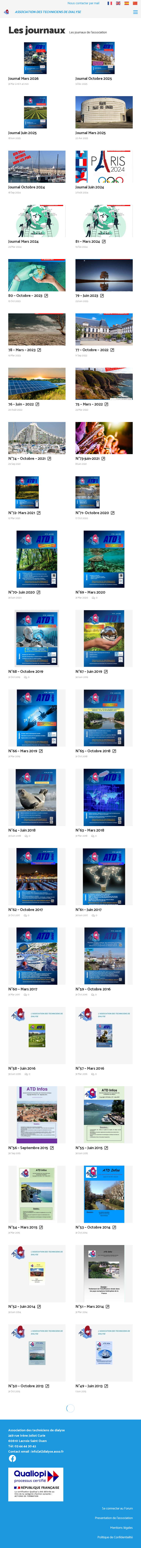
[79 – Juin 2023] (104, 275)
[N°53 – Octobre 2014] (104, 1194)
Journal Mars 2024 (23, 241)
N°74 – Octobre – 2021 (27, 458)
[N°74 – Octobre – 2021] (37, 438)
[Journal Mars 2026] (37, 58)
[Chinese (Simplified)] (133, 3)
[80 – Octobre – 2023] (37, 275)
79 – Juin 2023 (86, 295)
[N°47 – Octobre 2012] (104, 1432)
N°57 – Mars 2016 (89, 1068)
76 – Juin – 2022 (21, 404)
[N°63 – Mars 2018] (104, 797)
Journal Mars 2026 (23, 78)
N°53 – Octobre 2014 (93, 1227)
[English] (116, 3)
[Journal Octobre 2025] (104, 58)
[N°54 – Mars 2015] (37, 1194)
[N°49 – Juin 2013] (104, 1353)
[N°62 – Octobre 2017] (37, 876)
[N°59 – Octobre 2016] (104, 956)
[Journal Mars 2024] (37, 221)
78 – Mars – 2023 (21, 350)
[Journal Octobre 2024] (37, 167)
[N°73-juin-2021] (104, 438)
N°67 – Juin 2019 (88, 671)
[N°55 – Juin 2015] (104, 1114)
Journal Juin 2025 (22, 133)
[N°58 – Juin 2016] (37, 1035)
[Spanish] (125, 3)
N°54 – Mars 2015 (22, 1227)
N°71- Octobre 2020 (92, 513)
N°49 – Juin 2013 (88, 1386)
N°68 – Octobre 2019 (25, 671)
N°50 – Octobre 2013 (26, 1386)
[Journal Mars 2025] (104, 112)
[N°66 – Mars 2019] (37, 718)
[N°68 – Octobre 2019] (37, 638)
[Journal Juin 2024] (104, 167)
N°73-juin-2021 (87, 458)
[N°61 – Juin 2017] (104, 876)
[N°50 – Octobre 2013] (37, 1353)
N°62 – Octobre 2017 (25, 910)
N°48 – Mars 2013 (22, 1465)
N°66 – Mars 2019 (22, 751)
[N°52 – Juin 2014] (37, 1273)
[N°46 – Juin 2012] (37, 1511)
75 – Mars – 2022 (89, 404)
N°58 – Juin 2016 (21, 1068)
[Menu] (135, 12)
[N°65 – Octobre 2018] (104, 718)
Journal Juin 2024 (89, 187)
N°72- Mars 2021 (21, 513)
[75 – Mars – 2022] (104, 384)
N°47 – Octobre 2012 (92, 1465)
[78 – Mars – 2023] (37, 329)
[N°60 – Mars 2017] (37, 956)
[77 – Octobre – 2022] (104, 329)
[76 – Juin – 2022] (37, 384)
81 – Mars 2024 (87, 241)
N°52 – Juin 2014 (21, 1306)
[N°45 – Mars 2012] (104, 1511)
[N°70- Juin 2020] (37, 559)
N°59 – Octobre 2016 (93, 989)
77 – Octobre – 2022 (92, 350)
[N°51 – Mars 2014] (104, 1273)
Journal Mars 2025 (90, 133)
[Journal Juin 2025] (37, 112)
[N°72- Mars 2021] (37, 492)
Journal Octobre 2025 (93, 78)
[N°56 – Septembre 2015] (37, 1114)
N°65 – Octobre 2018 (93, 751)
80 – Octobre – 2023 (25, 295)
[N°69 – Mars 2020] (104, 559)
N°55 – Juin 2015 (88, 1148)
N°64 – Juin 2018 (21, 830)
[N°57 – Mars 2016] (104, 1035)
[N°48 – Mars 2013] (37, 1432)
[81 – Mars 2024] (104, 221)
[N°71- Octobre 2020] (104, 492)
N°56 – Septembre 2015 (28, 1148)
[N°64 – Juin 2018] (37, 797)
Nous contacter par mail (83, 3)
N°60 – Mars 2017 (22, 989)
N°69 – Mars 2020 (90, 592)
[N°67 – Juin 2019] (104, 638)
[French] (108, 3)
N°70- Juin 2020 (21, 592)
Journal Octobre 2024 (26, 187)
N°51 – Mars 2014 (89, 1306)
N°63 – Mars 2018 (89, 830)
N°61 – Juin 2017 (88, 910)
